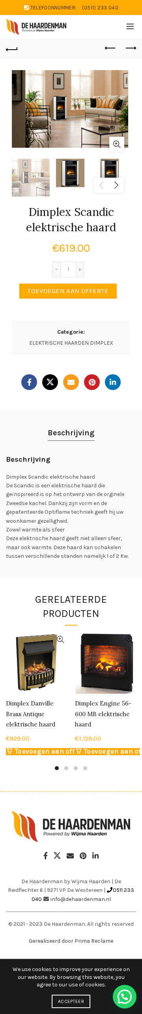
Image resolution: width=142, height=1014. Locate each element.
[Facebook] (29, 382)
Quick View (60, 639)
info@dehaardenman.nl (80, 899)
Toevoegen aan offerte (67, 291)
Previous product (110, 48)
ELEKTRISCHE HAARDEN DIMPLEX (71, 343)
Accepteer (71, 1001)
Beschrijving (71, 432)
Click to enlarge (116, 144)
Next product (130, 48)
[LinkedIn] (113, 382)
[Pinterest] (92, 382)
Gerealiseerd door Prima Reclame (71, 941)
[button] (124, 996)
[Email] (71, 382)
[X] (50, 382)
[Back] (12, 48)
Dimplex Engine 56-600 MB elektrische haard (103, 714)
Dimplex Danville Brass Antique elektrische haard (30, 714)
